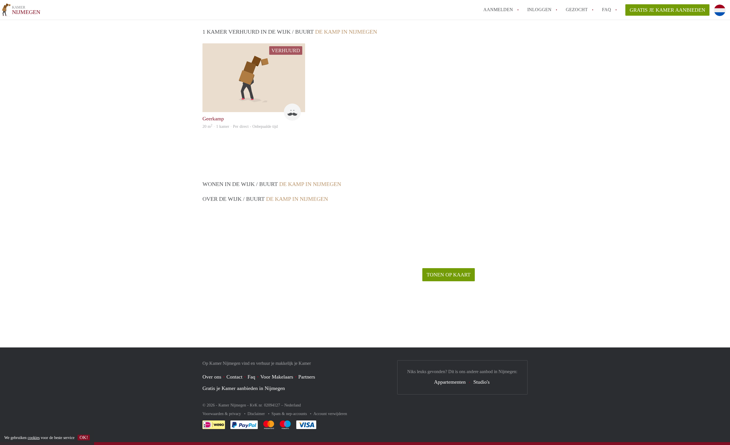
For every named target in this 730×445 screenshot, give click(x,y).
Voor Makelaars (276, 377)
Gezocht (577, 9)
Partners (306, 377)
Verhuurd (285, 50)
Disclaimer (257, 414)
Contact (234, 377)
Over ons (211, 377)
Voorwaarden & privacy (222, 414)
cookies (34, 438)
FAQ (606, 9)
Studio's (481, 382)
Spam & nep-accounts (289, 414)
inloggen (539, 9)
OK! (84, 437)
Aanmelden (498, 9)
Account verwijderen (330, 414)
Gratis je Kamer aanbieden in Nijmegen (243, 388)
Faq (251, 377)
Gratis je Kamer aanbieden (667, 10)
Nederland (292, 405)
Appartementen (450, 382)
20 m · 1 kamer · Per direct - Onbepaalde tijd (240, 126)
